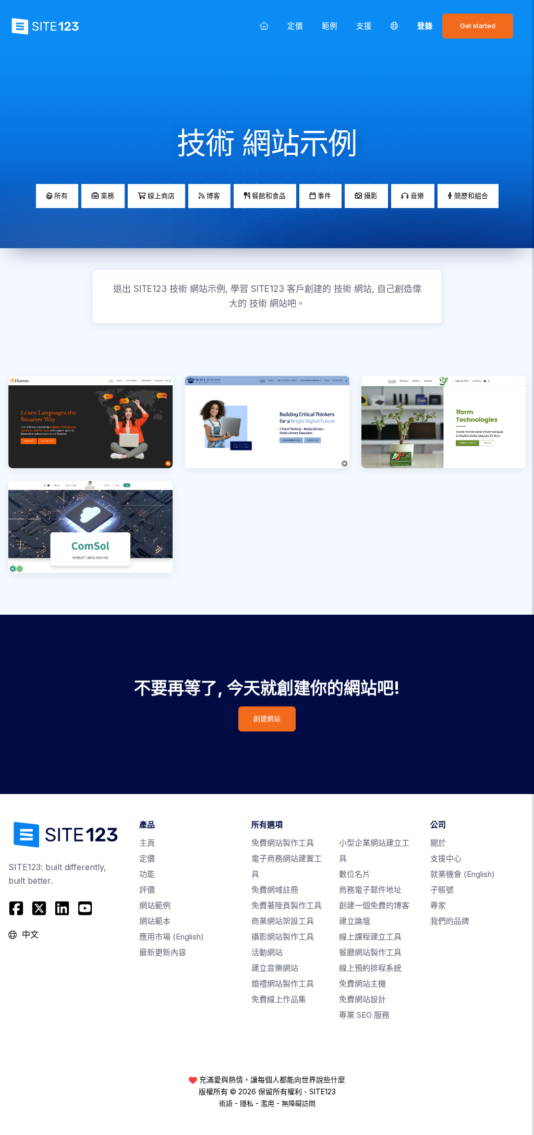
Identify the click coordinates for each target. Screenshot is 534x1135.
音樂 (416, 196)
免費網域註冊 (274, 890)
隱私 (246, 1103)
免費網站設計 (362, 999)
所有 (60, 196)
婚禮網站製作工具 (282, 983)
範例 (329, 25)
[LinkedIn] (62, 908)
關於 (438, 843)
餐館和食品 (268, 196)
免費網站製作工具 (282, 843)
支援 (364, 25)
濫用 (267, 1103)
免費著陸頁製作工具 (286, 905)
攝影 (370, 196)
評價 (147, 890)
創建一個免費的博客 (374, 905)
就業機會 (462, 874)
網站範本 (155, 921)
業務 (106, 196)
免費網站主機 (362, 983)
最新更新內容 (162, 952)
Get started (477, 26)
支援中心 (446, 858)
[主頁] (264, 25)
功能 (147, 874)
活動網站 (267, 952)
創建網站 (267, 719)
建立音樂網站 (274, 968)
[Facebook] (17, 908)
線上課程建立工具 (370, 937)
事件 (323, 196)
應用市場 (171, 937)
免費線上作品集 (278, 999)
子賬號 (442, 890)
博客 (212, 196)
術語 (226, 1103)
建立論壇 (354, 921)
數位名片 (354, 874)
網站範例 (155, 905)
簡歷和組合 (470, 196)
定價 (295, 25)
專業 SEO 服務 (364, 1015)
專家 (438, 905)
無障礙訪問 (298, 1103)
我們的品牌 (449, 921)
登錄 (425, 25)
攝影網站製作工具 (282, 937)
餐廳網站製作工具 (370, 952)
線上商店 (160, 196)
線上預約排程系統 (370, 968)
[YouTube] (85, 908)
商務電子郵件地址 (370, 890)
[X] (39, 908)
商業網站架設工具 (282, 921)
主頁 (147, 843)
